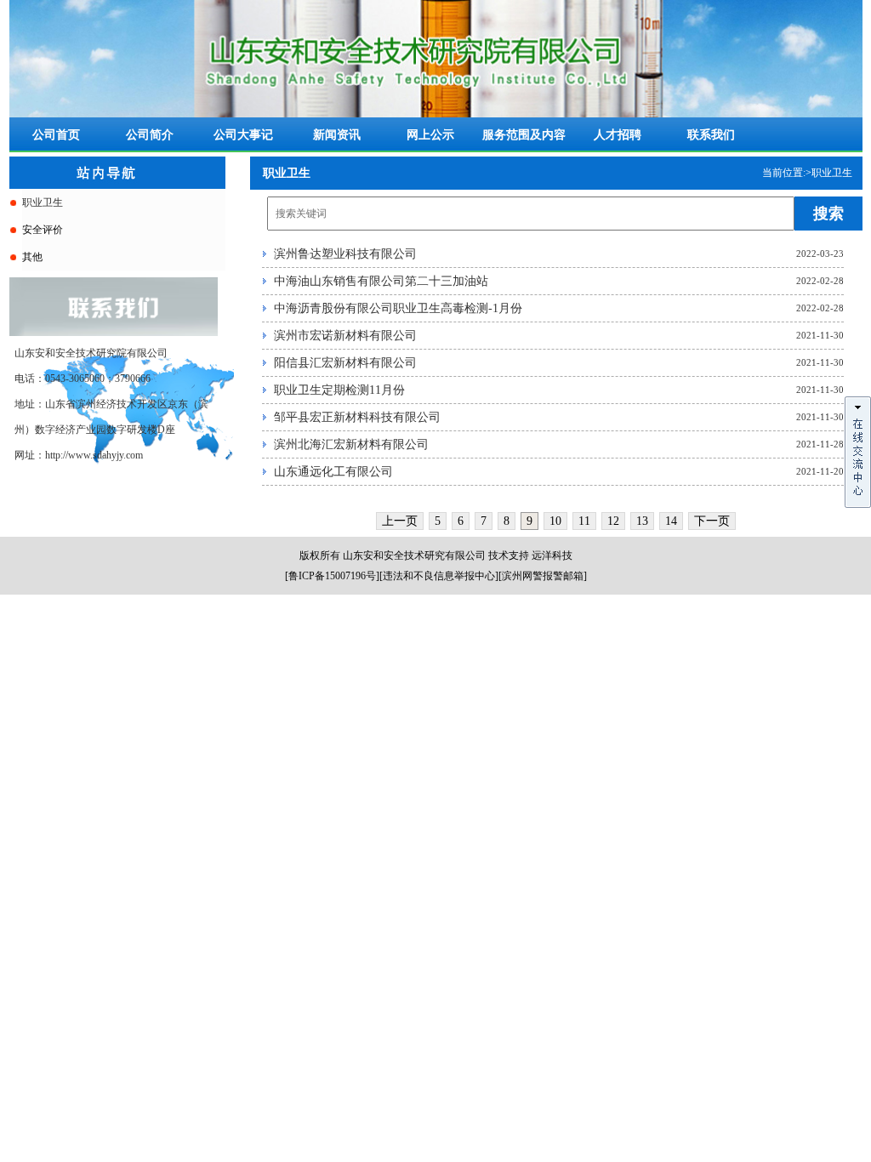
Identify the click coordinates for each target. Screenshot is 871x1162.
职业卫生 (42, 202)
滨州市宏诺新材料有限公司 (345, 335)
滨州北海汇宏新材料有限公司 (351, 444)
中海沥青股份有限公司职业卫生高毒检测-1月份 (398, 308)
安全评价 (42, 230)
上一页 (400, 521)
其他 (32, 257)
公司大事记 (243, 134)
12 (613, 521)
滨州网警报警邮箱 (543, 576)
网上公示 (430, 134)
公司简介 (150, 134)
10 (555, 521)
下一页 (712, 521)
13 (642, 521)
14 (671, 521)
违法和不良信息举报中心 (439, 576)
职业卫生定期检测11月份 (339, 390)
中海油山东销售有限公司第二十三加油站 (381, 281)
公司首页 (56, 134)
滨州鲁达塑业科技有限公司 (345, 254)
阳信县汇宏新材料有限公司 (345, 362)
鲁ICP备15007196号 (332, 576)
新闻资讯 (337, 134)
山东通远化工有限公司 (333, 471)
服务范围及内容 (524, 134)
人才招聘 (617, 134)
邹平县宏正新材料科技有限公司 (357, 417)
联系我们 (711, 134)
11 (584, 521)
